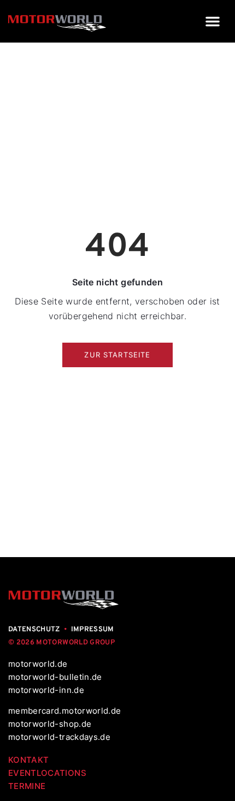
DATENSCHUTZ (34, 629)
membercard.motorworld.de (64, 711)
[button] (212, 21)
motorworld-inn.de (46, 690)
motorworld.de (39, 664)
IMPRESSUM (92, 629)
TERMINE (26, 786)
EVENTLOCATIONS (47, 773)
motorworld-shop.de (49, 724)
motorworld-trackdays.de (59, 737)
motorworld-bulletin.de (55, 677)
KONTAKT (28, 760)
